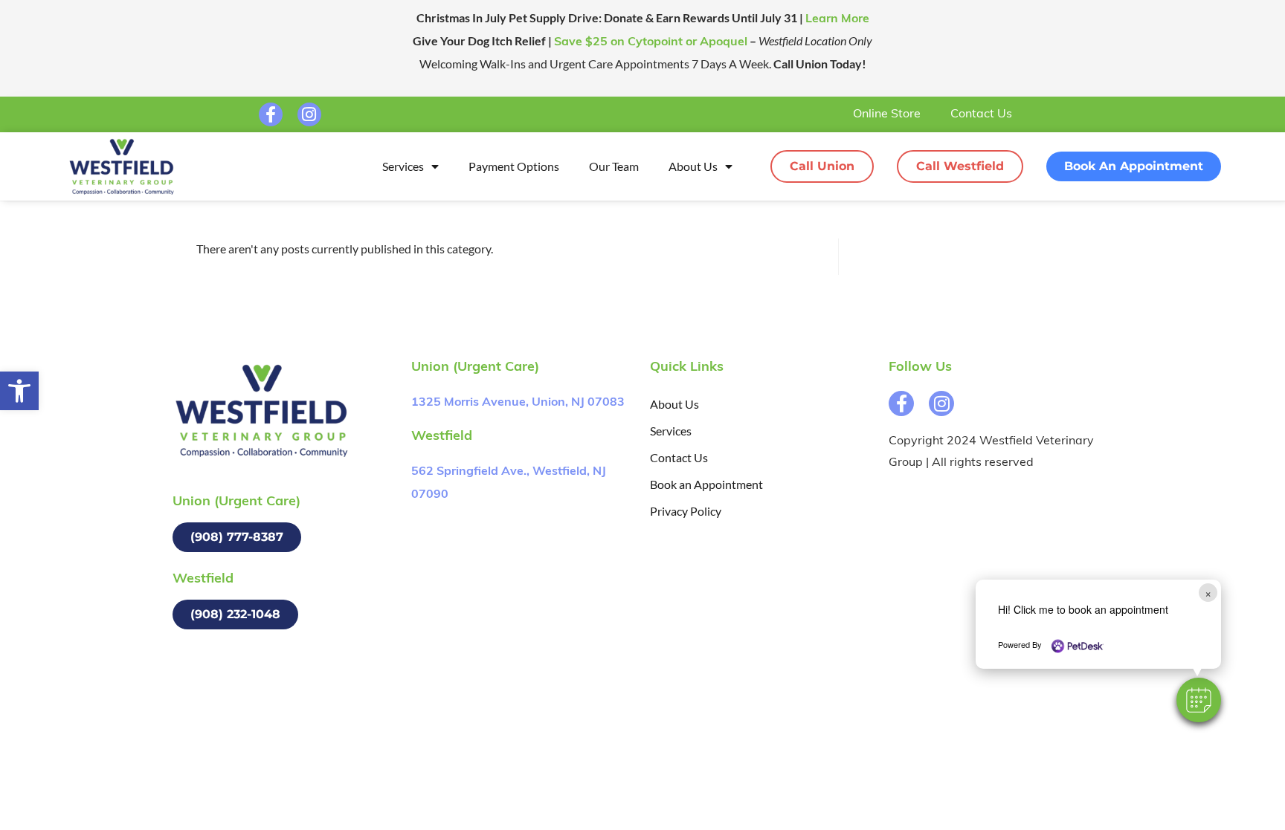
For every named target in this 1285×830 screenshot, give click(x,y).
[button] (1198, 700)
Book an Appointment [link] (706, 484)
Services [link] (403, 166)
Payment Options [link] (513, 166)
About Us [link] (693, 166)
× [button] (1208, 592)
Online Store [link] (887, 114)
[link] (19, 391)
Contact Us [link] (981, 114)
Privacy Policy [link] (685, 511)
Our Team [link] (614, 166)
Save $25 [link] (650, 42)
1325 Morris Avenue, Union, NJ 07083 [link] (518, 403)
